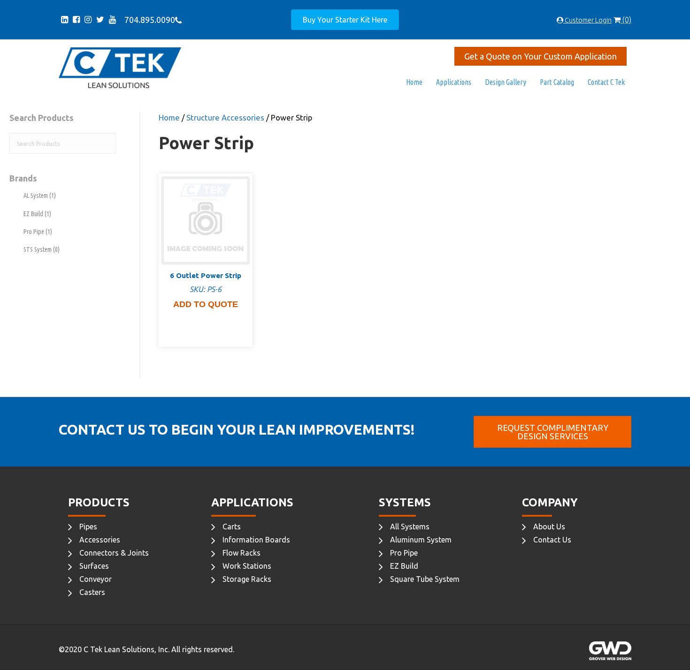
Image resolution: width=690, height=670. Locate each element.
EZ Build (37, 214)
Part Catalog (557, 82)
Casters (92, 592)
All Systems (409, 526)
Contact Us (552, 539)
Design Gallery (505, 82)
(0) (626, 19)
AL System (39, 195)
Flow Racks (241, 553)
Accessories (99, 539)
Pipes (88, 526)
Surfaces (94, 566)
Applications (453, 82)
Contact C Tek (606, 82)
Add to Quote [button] (205, 304)
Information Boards (256, 539)
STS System (41, 249)
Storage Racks (246, 579)
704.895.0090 (148, 19)
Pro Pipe (37, 231)
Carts (231, 526)
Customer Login (587, 20)
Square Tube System (425, 579)
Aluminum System (421, 539)
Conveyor (95, 579)
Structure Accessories (225, 117)
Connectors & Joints (114, 553)
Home (414, 82)
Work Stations (246, 566)
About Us (549, 526)
